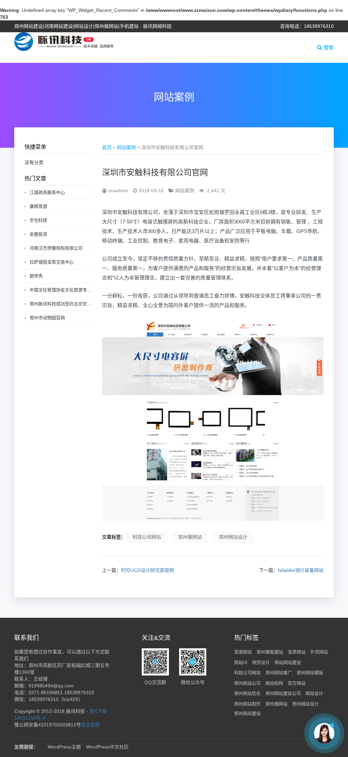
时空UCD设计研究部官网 (147, 570)
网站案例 (126, 147)
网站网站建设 (288, 662)
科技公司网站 (147, 537)
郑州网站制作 (247, 703)
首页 (106, 147)
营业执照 (90, 724)
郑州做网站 (190, 537)
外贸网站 (319, 651)
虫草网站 (297, 651)
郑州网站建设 (247, 713)
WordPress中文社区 (107, 747)
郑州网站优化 (247, 693)
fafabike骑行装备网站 (301, 570)
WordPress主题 (64, 747)
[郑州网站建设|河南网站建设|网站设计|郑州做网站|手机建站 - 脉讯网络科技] (64, 41)
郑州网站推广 (278, 672)
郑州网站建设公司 (283, 693)
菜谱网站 (243, 651)
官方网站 (297, 683)
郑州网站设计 (233, 537)
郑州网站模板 (310, 672)
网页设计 (261, 662)
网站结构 (274, 683)
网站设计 (314, 693)
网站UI (240, 662)
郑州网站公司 (247, 683)
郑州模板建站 (270, 651)
